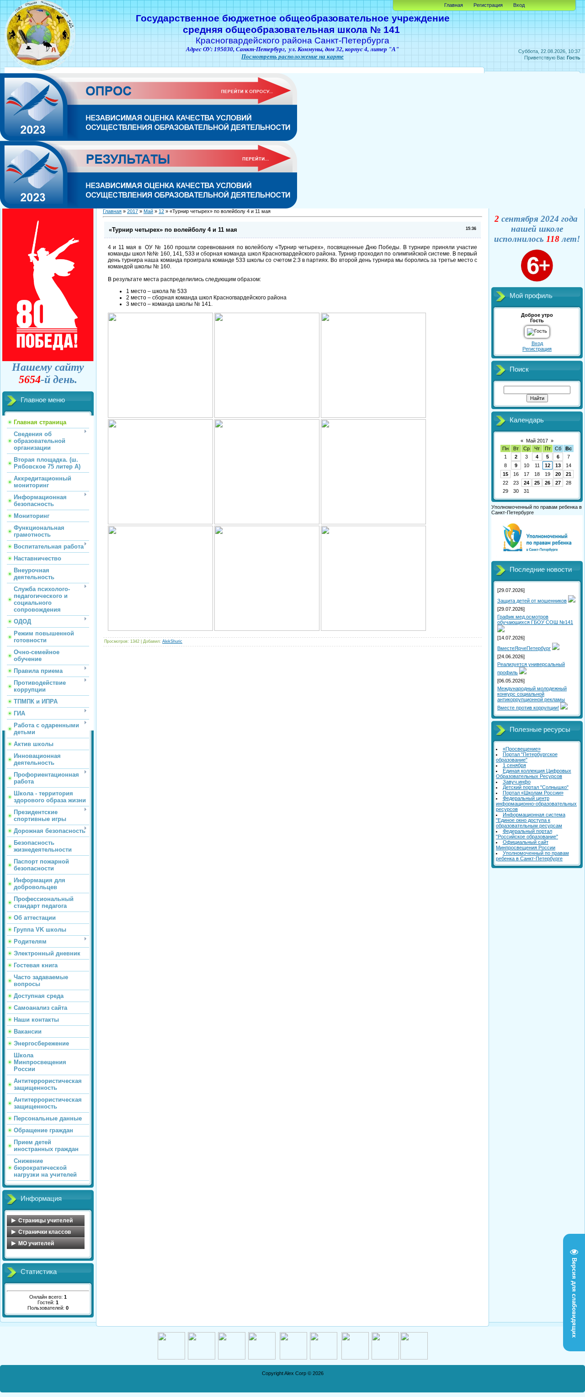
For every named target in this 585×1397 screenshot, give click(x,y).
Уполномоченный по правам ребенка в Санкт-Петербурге (532, 855)
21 (568, 474)
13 (558, 465)
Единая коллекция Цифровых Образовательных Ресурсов (533, 773)
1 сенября (514, 765)
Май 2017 (537, 440)
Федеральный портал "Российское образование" (527, 833)
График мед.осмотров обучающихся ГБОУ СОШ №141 (535, 619)
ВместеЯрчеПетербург (524, 648)
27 (558, 482)
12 (161, 211)
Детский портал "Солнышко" (536, 787)
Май (148, 211)
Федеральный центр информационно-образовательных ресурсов (536, 803)
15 (505, 474)
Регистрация (488, 5)
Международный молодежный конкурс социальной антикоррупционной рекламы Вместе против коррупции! (532, 698)
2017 (132, 211)
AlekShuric (172, 641)
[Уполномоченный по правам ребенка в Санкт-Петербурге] (537, 559)
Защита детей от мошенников (532, 600)
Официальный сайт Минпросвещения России (525, 844)
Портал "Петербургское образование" (527, 757)
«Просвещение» (522, 749)
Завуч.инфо (517, 781)
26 (547, 482)
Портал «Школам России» (533, 792)
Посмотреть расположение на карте (292, 56)
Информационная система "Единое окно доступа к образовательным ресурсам (530, 820)
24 (526, 482)
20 (558, 474)
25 (537, 482)
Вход (519, 5)
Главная (453, 5)
